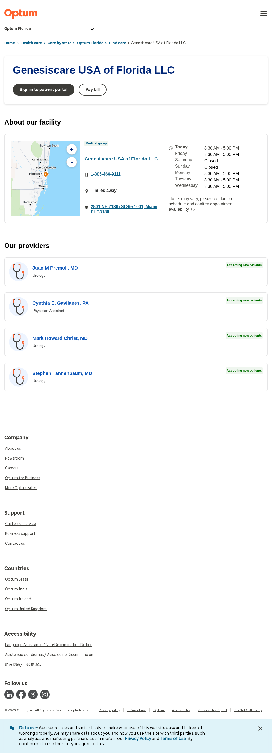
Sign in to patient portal (43, 89)
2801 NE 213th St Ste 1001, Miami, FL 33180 (124, 209)
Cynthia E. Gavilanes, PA (60, 303)
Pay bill (93, 89)
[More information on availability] (193, 209)
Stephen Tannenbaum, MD (62, 373)
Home (9, 43)
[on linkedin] (9, 694)
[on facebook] (21, 694)
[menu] (264, 13)
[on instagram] (45, 694)
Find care (117, 43)
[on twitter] (33, 694)
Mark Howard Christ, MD (60, 338)
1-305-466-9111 (106, 174)
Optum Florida (17, 28)
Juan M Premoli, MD (55, 268)
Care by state (59, 43)
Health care (31, 43)
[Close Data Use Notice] (260, 728)
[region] (45, 178)
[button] (45, 175)
